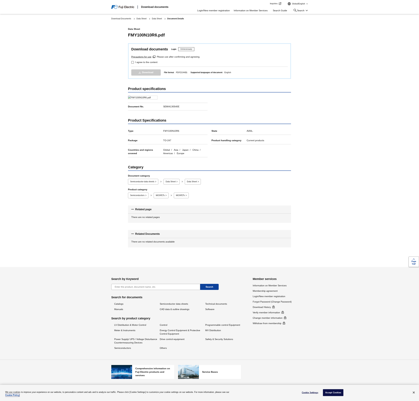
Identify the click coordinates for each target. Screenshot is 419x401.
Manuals (118, 309)
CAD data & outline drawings (174, 309)
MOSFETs (160, 195)
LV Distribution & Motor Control (130, 325)
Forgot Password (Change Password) (272, 301)
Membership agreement (265, 291)
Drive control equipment (172, 339)
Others (163, 348)
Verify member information (266, 312)
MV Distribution (213, 330)
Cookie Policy (12, 395)
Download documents (154, 7)
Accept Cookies (333, 392)
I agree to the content (146, 62)
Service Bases (209, 372)
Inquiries (274, 3)
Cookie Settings (310, 392)
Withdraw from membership (267, 323)
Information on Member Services (251, 10)
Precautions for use (141, 56)
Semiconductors (137, 195)
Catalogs (118, 304)
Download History (262, 307)
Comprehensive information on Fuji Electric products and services (142, 372)
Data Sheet (141, 19)
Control (163, 325)
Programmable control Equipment (222, 325)
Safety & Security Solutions (219, 339)
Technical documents (216, 304)
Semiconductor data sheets (142, 181)
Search (298, 11)
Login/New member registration (213, 10)
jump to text (266, 4)
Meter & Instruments (124, 330)
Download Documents (121, 19)
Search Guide (280, 10)
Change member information (267, 318)
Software (209, 309)
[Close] (413, 392)
